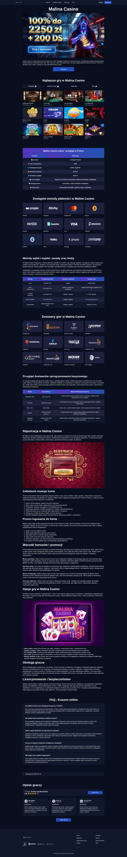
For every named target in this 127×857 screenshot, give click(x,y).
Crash (72, 86)
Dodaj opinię (95, 792)
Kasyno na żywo (52, 86)
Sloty (93, 86)
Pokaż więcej (63, 819)
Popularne (31, 86)
